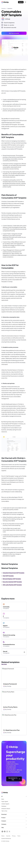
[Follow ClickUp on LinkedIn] (2, 831)
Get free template (14, 33)
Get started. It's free (12, 778)
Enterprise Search (6, 808)
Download (3, 814)
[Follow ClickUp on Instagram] (7, 831)
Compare (3, 821)
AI (1, 796)
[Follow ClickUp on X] (9, 831)
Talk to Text (4, 811)
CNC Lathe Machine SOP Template (12, 585)
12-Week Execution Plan (11, 730)
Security (8, 836)
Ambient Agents (5, 803)
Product (3, 817)
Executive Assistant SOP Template (12, 582)
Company (3, 824)
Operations (9, 8)
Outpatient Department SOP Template (13, 573)
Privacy (14, 836)
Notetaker (4, 806)
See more (4, 664)
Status (2, 836)
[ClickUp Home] (5, 2)
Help (2, 827)
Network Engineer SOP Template (12, 579)
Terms (18, 836)
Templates (3, 8)
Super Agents (5, 801)
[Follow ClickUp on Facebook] (5, 831)
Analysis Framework (10, 684)
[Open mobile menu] (25, 2)
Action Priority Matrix (10, 707)
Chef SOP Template (8, 576)
